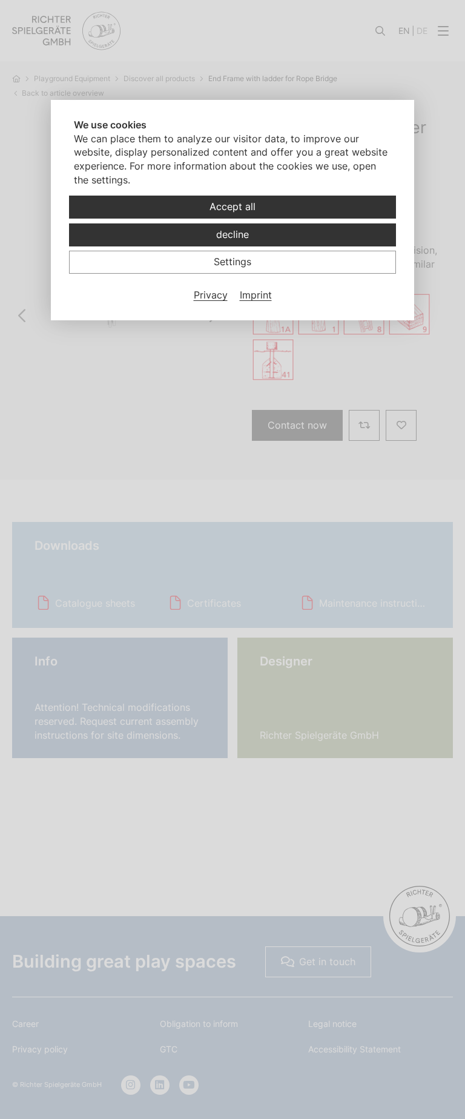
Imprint (256, 295)
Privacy (211, 295)
